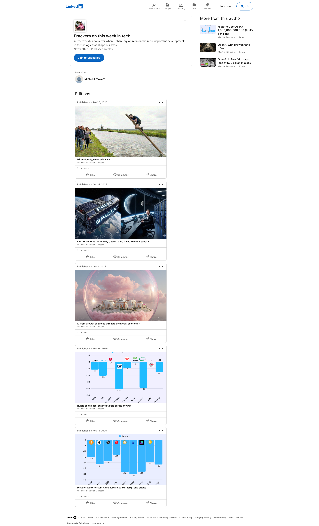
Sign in (245, 6)
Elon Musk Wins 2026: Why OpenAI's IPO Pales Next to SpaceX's (113, 241)
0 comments (83, 168)
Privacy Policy (137, 517)
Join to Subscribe (89, 57)
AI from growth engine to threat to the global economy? (108, 323)
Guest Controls (236, 517)
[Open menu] (185, 20)
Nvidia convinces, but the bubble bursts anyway (104, 405)
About (91, 517)
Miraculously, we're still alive (93, 159)
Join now (225, 6)
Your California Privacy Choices (162, 517)
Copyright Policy (203, 517)
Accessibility (102, 517)
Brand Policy (220, 517)
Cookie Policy (185, 517)
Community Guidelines (78, 523)
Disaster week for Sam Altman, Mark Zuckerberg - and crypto (111, 487)
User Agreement (119, 517)
